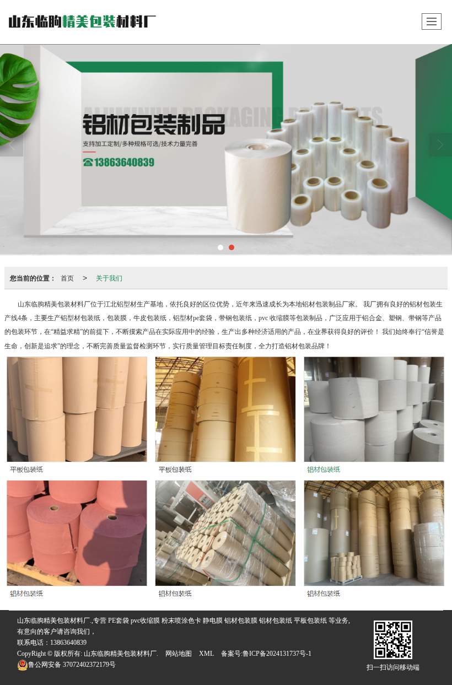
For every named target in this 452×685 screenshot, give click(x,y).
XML (206, 653)
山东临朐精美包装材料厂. (121, 653)
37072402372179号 (72, 664)
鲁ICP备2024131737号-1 (277, 653)
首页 (67, 277)
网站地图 (178, 653)
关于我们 (109, 277)
